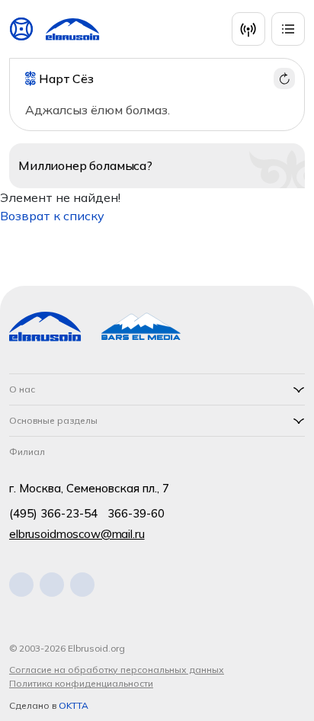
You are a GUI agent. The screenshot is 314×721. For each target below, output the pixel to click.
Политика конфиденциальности (81, 683)
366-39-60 (136, 513)
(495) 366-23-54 (53, 513)
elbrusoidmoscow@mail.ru (77, 534)
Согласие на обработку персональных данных (116, 669)
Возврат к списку (52, 215)
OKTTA (73, 705)
